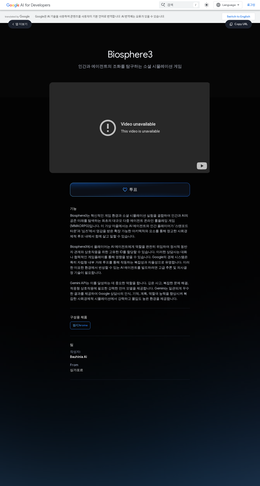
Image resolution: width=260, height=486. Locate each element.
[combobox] (179, 5)
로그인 (251, 5)
